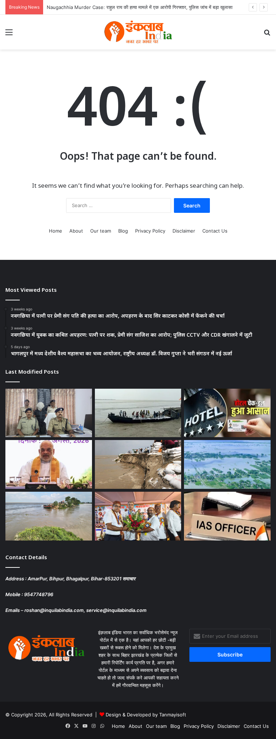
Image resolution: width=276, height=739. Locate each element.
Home (55, 231)
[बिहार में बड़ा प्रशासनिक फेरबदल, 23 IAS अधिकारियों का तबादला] (227, 516)
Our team (100, 231)
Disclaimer (183, 231)
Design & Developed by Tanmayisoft (146, 714)
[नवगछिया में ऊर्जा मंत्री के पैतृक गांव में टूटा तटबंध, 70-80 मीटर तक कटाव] (48, 516)
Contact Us (214, 231)
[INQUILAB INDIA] (138, 32)
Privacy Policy (150, 231)
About (76, 231)
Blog (123, 231)
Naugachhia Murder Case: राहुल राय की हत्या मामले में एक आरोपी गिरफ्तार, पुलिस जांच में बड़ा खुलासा (140, 7)
